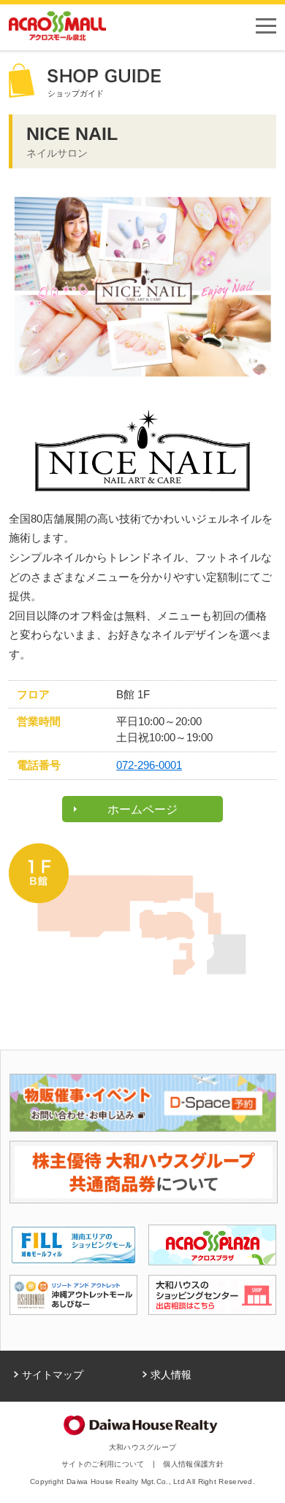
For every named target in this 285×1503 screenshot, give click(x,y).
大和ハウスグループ (143, 1447)
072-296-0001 (149, 765)
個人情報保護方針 (193, 1464)
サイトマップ (52, 1375)
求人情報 (171, 1375)
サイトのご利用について (102, 1464)
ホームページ (142, 809)
